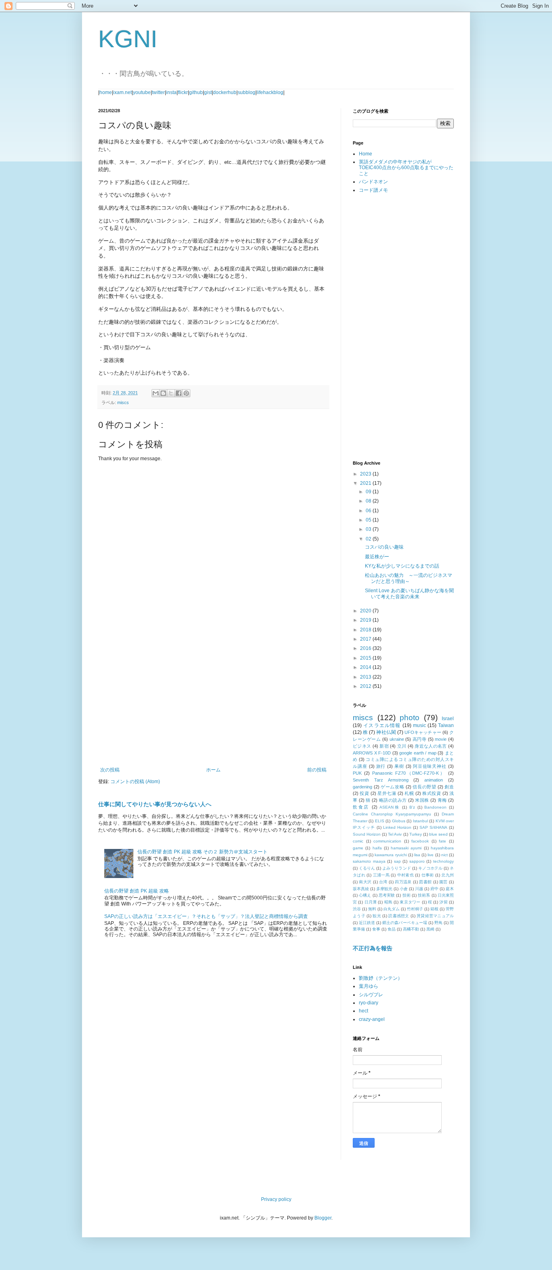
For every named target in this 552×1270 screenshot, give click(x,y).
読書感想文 (398, 916)
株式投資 (431, 793)
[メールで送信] (156, 393)
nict (444, 855)
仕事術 (427, 875)
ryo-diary (368, 1003)
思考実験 (387, 895)
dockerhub (224, 92)
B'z (412, 807)
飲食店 (361, 807)
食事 (376, 929)
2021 (366, 483)
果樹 (399, 766)
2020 (366, 611)
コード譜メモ (373, 190)
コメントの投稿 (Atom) (135, 781)
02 (369, 539)
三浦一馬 (381, 875)
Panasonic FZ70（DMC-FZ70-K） (409, 773)
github (196, 92)
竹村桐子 (415, 909)
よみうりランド (396, 868)
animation (433, 780)
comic (358, 841)
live (431, 855)
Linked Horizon (397, 827)
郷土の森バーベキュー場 (404, 922)
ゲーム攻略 (392, 786)
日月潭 (370, 902)
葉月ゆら (368, 986)
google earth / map (417, 752)
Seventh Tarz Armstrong (381, 780)
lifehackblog (270, 92)
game (358, 848)
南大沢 (365, 882)
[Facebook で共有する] (179, 393)
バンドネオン (373, 181)
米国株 (422, 800)
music (419, 725)
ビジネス (362, 746)
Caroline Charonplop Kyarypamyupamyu (392, 814)
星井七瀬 (386, 793)
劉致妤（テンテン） (380, 978)
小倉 (404, 888)
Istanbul (420, 821)
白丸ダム (391, 909)
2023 (366, 474)
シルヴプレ (371, 995)
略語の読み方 (393, 800)
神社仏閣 (386, 732)
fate (442, 841)
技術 (406, 895)
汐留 (443, 902)
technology (443, 861)
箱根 (434, 909)
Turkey (415, 834)
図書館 (425, 882)
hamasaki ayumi (406, 848)
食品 (392, 929)
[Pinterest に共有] (186, 393)
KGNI (128, 38)
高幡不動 (411, 929)
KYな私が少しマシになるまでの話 (402, 566)
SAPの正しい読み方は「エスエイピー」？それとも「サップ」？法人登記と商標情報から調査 (206, 916)
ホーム (213, 770)
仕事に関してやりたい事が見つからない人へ (154, 804)
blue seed (438, 834)
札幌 (409, 793)
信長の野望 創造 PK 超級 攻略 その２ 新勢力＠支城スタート (202, 852)
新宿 (384, 746)
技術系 (424, 895)
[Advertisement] (213, 700)
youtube (142, 92)
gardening (362, 786)
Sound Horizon (367, 834)
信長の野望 (424, 786)
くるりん (367, 868)
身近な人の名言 (431, 746)
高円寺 (420, 739)
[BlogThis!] (163, 393)
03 (369, 529)
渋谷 (357, 909)
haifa (377, 848)
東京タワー (410, 902)
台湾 (383, 882)
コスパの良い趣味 (384, 547)
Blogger (322, 1218)
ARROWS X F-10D (372, 752)
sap (397, 861)
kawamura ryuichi (391, 855)
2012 (366, 686)
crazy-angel (372, 1019)
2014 (366, 667)
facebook (420, 841)
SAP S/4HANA (433, 827)
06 (369, 510)
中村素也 (405, 875)
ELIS (379, 821)
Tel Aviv (395, 834)
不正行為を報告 (372, 948)
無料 (372, 909)
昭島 (388, 902)
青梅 (442, 800)
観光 (377, 916)
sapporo (417, 861)
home (105, 92)
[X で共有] (171, 393)
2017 (366, 639)
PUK (357, 773)
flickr (183, 92)
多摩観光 (384, 888)
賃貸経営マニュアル (435, 916)
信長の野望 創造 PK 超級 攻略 (136, 891)
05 (369, 520)
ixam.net (122, 92)
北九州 (447, 875)
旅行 (381, 766)
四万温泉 (403, 882)
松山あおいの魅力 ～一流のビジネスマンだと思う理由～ (408, 578)
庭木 (450, 888)
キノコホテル (430, 868)
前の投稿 (317, 770)
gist (208, 92)
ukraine (397, 739)
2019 (366, 620)
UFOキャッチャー (423, 732)
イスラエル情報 (381, 725)
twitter (158, 92)
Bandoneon (435, 807)
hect (363, 1011)
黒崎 (430, 929)
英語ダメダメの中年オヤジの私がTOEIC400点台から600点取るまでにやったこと (406, 167)
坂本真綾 (361, 888)
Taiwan (446, 725)
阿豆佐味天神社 (430, 766)
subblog (246, 92)
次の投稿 (110, 770)
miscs (123, 402)
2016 (366, 648)
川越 (419, 888)
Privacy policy (276, 1199)
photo (409, 717)
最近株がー (377, 557)
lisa (417, 855)
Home (365, 154)
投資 (364, 793)
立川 (402, 746)
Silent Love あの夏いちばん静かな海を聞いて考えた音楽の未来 (409, 593)
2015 (366, 658)
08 (369, 501)
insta (171, 92)
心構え (365, 895)
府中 (434, 888)
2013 (366, 677)
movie (441, 739)
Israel (448, 718)
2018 (366, 630)
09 (369, 492)
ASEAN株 (389, 807)
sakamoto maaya (369, 861)
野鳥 (438, 922)
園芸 (443, 882)
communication (387, 841)
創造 (449, 786)
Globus (398, 821)
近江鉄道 (367, 922)
